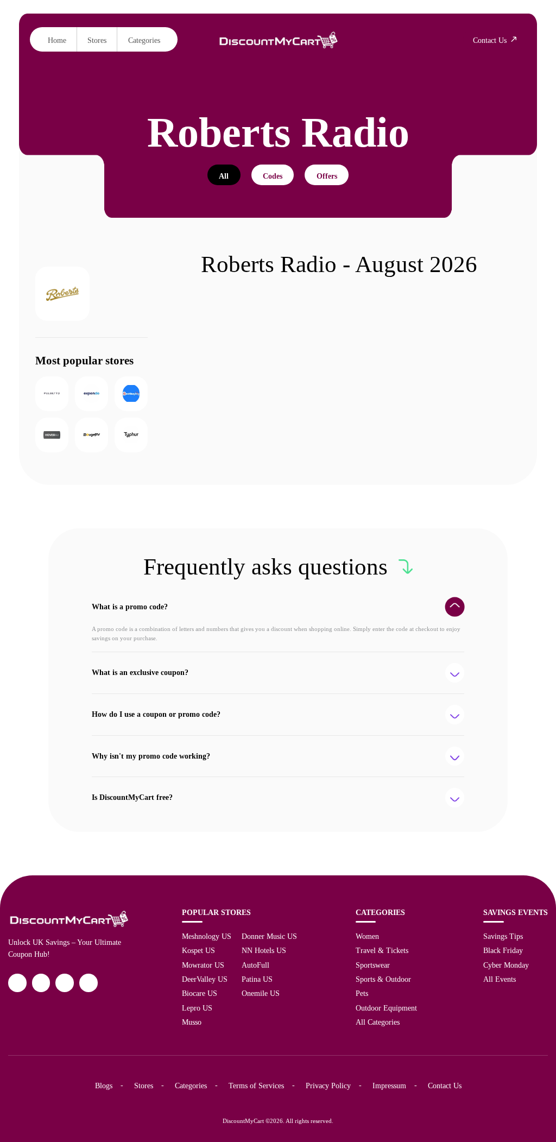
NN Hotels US (264, 950)
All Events (499, 979)
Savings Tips (503, 936)
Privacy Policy (328, 1085)
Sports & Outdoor (383, 979)
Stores (96, 40)
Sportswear (373, 965)
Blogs (103, 1085)
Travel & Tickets (382, 950)
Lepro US (197, 1008)
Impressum (389, 1085)
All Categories (378, 1022)
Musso (191, 1022)
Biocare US (199, 993)
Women (367, 936)
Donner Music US (269, 936)
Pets (362, 993)
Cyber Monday (506, 965)
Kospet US (198, 950)
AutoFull (255, 965)
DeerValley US (205, 979)
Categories (144, 40)
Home (57, 40)
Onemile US (261, 993)
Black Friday (503, 950)
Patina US (257, 979)
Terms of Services (256, 1085)
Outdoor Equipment (386, 1008)
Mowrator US (203, 965)
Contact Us (445, 1085)
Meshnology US (206, 936)
